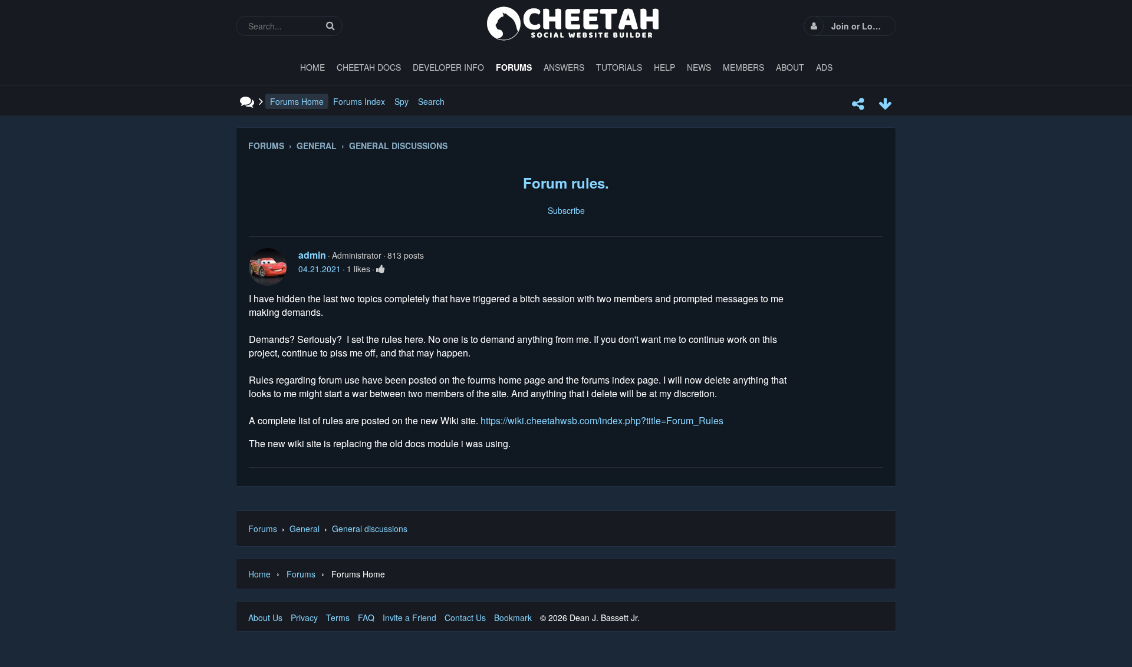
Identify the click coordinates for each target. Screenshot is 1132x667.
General (304, 528)
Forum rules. (566, 183)
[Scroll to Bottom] (885, 104)
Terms (338, 617)
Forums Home (297, 101)
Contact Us (465, 617)
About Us (265, 617)
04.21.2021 (319, 269)
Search (431, 101)
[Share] (857, 104)
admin (312, 255)
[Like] (380, 269)
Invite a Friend (409, 617)
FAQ (366, 617)
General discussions (369, 528)
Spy (401, 101)
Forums (262, 528)
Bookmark (513, 617)
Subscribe (566, 210)
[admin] (268, 267)
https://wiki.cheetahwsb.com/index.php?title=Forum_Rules (602, 420)
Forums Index (359, 101)
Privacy (304, 617)
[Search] (330, 25)
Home (259, 574)
